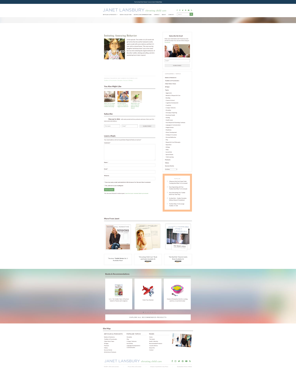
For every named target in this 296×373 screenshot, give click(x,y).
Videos (167, 162)
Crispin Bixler (157, 366)
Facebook (167, 42)
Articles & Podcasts (110, 14)
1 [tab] (143, 312)
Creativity (168, 105)
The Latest (152, 339)
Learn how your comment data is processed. (136, 193)
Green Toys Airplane (148, 300)
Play (167, 139)
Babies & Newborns (170, 77)
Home (150, 337)
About (164, 14)
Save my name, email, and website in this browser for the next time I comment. (128, 182)
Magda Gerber (170, 127)
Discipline (119, 80)
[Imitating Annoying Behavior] (114, 48)
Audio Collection (126, 14)
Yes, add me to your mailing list (114, 185)
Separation (168, 144)
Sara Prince (165, 366)
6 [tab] (155, 312)
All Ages (167, 86)
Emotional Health (170, 115)
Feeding (168, 117)
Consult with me (153, 345)
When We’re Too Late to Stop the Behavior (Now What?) (135, 106)
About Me (152, 347)
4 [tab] (150, 312)
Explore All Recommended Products (148, 317)
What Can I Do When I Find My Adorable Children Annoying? (109, 105)
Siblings (168, 147)
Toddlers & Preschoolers (110, 80)
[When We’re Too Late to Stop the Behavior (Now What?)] (136, 96)
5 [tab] (152, 312)
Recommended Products (155, 343)
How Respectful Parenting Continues (175, 122)
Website (106, 175)
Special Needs (169, 154)
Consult (156, 14)
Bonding (168, 98)
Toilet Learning (170, 157)
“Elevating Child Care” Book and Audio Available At (148, 258)
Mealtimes (168, 130)
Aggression (169, 93)
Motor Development (171, 132)
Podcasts (167, 159)
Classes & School (170, 100)
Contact (171, 14)
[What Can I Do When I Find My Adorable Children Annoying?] (109, 96)
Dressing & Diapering (171, 112)
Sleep (167, 149)
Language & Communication (173, 125)
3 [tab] (148, 312)
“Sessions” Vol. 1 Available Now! (118, 259)
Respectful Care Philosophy (173, 142)
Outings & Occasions (171, 134)
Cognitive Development (172, 102)
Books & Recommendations (143, 14)
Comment (107, 142)
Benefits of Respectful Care (173, 95)
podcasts (125, 80)
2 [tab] (145, 312)
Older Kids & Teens (170, 83)
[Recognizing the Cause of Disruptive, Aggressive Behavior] (123, 96)
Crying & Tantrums (171, 107)
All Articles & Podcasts (110, 352)
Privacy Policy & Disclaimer (135, 366)
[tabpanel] (118, 294)
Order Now (158, 2)
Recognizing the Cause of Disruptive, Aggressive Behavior (122, 105)
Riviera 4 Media (188, 366)
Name (106, 162)
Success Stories (169, 166)
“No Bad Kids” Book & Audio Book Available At (178, 258)
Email (106, 169)
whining (130, 80)
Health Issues (169, 120)
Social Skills (169, 152)
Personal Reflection (171, 137)
